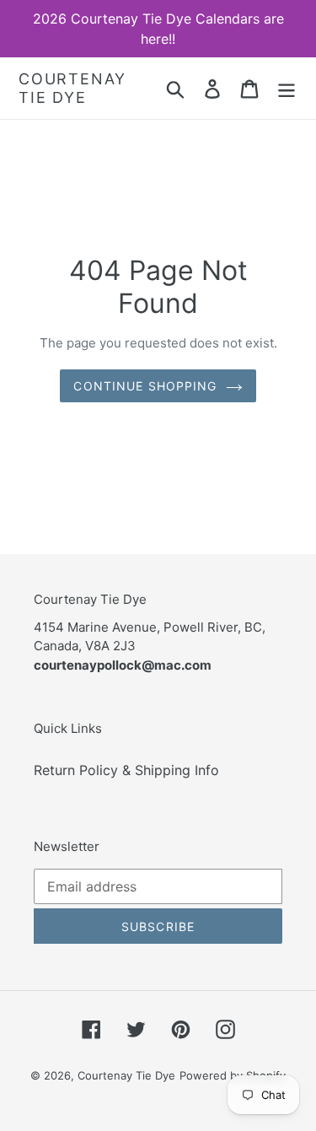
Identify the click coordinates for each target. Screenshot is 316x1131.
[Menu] (286, 88)
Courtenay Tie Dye (72, 88)
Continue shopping (145, 386)
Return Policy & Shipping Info (126, 770)
